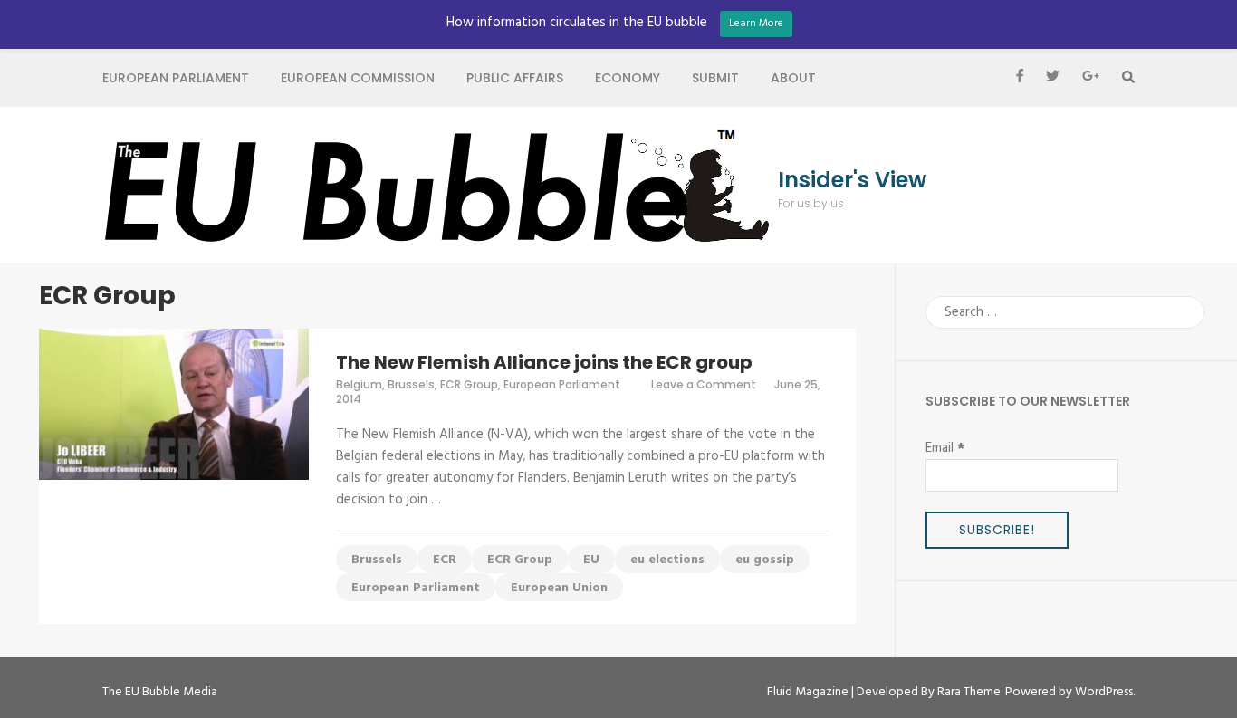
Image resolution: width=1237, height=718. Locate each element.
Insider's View (852, 180)
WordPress (1104, 692)
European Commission (358, 78)
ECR (444, 560)
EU (591, 560)
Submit (715, 78)
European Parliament (175, 78)
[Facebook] (1019, 78)
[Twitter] (1053, 78)
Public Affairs (514, 78)
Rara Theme (969, 692)
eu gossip (764, 560)
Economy (627, 78)
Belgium (359, 384)
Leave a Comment (703, 384)
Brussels (411, 384)
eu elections (667, 560)
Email (944, 448)
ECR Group (469, 384)
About (793, 78)
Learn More (756, 23)
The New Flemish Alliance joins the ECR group (544, 362)
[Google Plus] (1090, 78)
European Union (559, 588)
